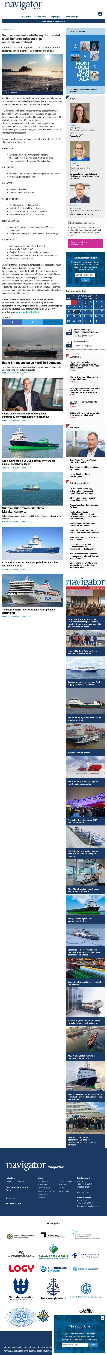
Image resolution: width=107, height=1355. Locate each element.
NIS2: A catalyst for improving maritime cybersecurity (81, 1057)
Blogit (61, 1188)
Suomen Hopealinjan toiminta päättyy (83, 403)
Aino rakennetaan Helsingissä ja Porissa (84, 506)
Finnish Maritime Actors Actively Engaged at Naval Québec (82, 652)
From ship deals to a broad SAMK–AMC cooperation (83, 821)
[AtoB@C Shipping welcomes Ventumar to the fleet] (85, 905)
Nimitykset (63, 1185)
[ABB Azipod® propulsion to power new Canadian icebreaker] (85, 767)
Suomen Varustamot (76, 172)
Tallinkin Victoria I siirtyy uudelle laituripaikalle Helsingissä (84, 414)
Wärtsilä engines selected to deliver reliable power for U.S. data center (84, 1021)
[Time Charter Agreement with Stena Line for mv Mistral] (85, 701)
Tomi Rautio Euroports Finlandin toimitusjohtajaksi (84, 461)
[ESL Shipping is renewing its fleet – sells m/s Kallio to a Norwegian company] (85, 837)
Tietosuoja (10, 1198)
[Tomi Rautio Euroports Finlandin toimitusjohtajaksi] (85, 444)
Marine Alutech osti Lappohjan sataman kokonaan (84, 378)
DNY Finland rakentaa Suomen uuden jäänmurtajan (83, 499)
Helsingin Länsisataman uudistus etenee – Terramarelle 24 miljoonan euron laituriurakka (85, 391)
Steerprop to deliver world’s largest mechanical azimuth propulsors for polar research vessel (84, 952)
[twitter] (32, 322)
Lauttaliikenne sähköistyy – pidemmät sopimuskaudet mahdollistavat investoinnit (82, 491)
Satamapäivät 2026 (81, 342)
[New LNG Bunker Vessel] (85, 736)
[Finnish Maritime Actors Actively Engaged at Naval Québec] (85, 639)
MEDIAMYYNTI (83, 1192)
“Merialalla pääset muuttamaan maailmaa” (83, 91)
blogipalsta (82, 134)
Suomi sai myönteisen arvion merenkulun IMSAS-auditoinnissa (84, 531)
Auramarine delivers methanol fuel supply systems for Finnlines (84, 683)
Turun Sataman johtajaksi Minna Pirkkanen (84, 468)
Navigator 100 (64, 1191)
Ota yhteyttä (55, 17)
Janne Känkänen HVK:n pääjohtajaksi (80, 475)
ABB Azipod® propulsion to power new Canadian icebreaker (83, 782)
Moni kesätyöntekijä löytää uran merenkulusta (84, 538)
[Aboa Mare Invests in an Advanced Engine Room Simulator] (85, 872)
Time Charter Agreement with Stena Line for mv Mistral (84, 718)
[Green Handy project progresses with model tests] (85, 968)
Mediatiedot (40, 17)
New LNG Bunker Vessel (79, 753)
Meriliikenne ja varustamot (53, 21)
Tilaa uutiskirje (71, 17)
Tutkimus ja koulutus (67, 1182)
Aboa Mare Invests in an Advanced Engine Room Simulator (83, 890)
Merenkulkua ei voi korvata (81, 214)
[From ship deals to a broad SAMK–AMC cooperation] (85, 802)
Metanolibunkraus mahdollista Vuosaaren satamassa (83, 524)
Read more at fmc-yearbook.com (79, 243)
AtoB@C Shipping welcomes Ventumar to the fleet (81, 920)
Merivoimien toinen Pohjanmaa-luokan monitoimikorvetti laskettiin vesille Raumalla (85, 556)
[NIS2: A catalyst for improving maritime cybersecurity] (85, 1039)
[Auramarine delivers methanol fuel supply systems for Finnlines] (85, 668)
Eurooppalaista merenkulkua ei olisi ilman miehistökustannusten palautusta (84, 176)
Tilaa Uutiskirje (13, 1203)
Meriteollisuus (53, 25)
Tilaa (85, 280)
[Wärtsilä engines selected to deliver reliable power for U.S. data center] (85, 1002)
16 (79, 311)
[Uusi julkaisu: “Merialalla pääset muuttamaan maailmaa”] (85, 61)
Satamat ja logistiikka (46, 1191)
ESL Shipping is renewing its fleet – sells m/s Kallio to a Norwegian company (84, 853)
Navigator (26, 17)
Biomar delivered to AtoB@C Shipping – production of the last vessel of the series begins (85, 1096)
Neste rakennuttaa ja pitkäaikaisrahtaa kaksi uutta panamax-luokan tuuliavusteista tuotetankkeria (84, 365)
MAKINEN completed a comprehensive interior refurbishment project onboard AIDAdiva (82, 1141)
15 (74, 311)
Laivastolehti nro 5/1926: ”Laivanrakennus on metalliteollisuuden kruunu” (82, 547)
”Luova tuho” (75, 136)
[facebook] (12, 322)
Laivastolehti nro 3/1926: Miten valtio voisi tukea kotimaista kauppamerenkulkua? (83, 565)
